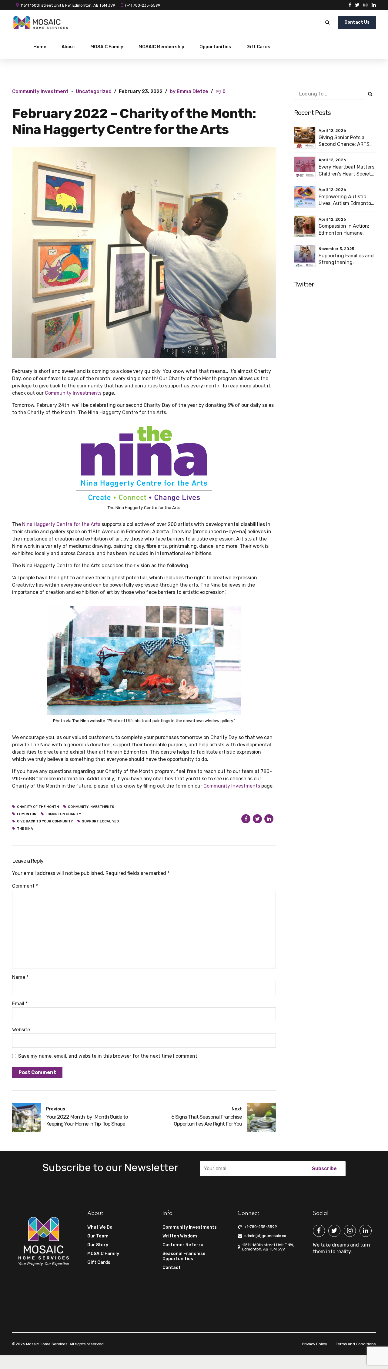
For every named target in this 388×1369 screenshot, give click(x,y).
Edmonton (26, 814)
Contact (171, 1267)
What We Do (99, 1227)
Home (39, 46)
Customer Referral (183, 1244)
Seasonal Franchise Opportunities (184, 1256)
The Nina (25, 828)
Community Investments (189, 1227)
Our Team (98, 1236)
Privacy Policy (314, 1344)
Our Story (97, 1244)
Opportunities (215, 46)
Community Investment (40, 91)
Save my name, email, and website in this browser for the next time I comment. (108, 1056)
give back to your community (45, 821)
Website (21, 1030)
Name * (20, 977)
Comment (25, 886)
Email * (20, 1003)
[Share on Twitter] (257, 818)
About (68, 46)
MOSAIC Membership (161, 46)
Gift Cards (258, 46)
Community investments (91, 806)
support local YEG (100, 821)
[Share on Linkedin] (268, 818)
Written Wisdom (179, 1236)
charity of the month (38, 806)
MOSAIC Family (106, 46)
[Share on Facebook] (245, 818)
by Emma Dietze (189, 91)
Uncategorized (94, 91)
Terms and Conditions (356, 1344)
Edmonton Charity (63, 814)
